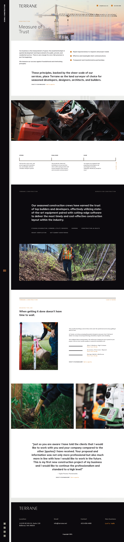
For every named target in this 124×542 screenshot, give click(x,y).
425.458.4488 (117, 5)
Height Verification (38, 232)
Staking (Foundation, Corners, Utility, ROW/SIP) (49, 228)
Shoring (75, 228)
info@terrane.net (103, 5)
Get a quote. (50, 84)
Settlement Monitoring (59, 232)
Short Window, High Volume (96, 345)
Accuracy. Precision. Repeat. (97, 350)
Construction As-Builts (90, 228)
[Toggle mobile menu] (4, 270)
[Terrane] (4, 6)
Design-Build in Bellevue (95, 354)
